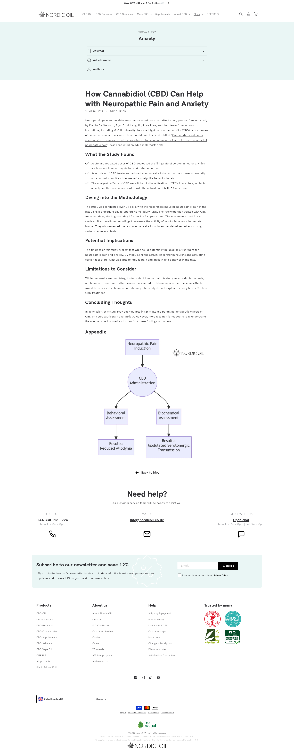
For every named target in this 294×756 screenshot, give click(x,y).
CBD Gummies (44, 625)
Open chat (241, 520)
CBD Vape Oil (44, 649)
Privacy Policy (221, 575)
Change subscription (160, 643)
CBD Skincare (44, 643)
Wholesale (98, 649)
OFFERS (41, 655)
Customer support (158, 631)
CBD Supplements (46, 637)
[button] (144, 14)
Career (96, 643)
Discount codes (157, 649)
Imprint (123, 712)
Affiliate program (102, 655)
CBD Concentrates (47, 631)
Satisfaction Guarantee (161, 655)
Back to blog (150, 472)
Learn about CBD (158, 625)
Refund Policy (156, 619)
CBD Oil (41, 613)
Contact (96, 637)
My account (154, 637)
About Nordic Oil (102, 613)
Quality (96, 619)
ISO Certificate (100, 625)
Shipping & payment (159, 613)
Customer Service (102, 631)
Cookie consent (167, 712)
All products (43, 661)
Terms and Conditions (137, 712)
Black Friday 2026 (46, 667)
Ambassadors (100, 661)
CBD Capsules (44, 619)
